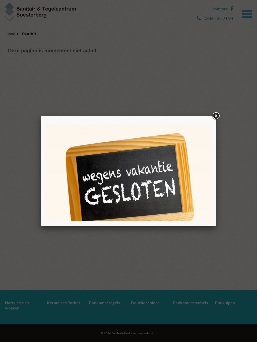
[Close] (215, 115)
